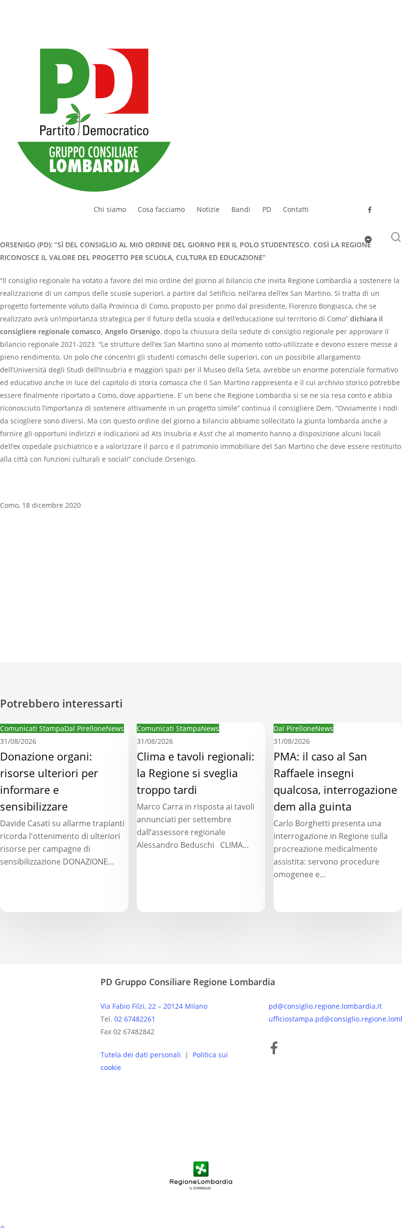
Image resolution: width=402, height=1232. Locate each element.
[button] (201, 1225)
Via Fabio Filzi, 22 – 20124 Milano (153, 1006)
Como (14, 564)
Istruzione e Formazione (77, 564)
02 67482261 (134, 1018)
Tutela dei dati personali (141, 1054)
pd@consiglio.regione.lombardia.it (325, 1006)
